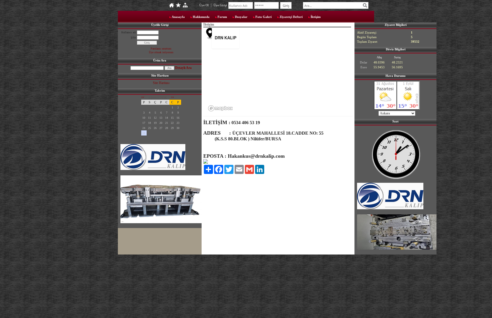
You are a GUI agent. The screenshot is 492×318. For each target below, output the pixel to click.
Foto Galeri (263, 17)
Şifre (133, 37)
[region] (285, 70)
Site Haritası (161, 83)
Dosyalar (241, 17)
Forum (222, 17)
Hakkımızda (201, 17)
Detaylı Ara (183, 68)
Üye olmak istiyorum (161, 52)
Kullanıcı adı (128, 32)
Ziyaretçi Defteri (291, 17)
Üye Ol (204, 5)
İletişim (316, 17)
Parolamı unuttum (161, 48)
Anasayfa (178, 17)
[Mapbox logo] (220, 108)
